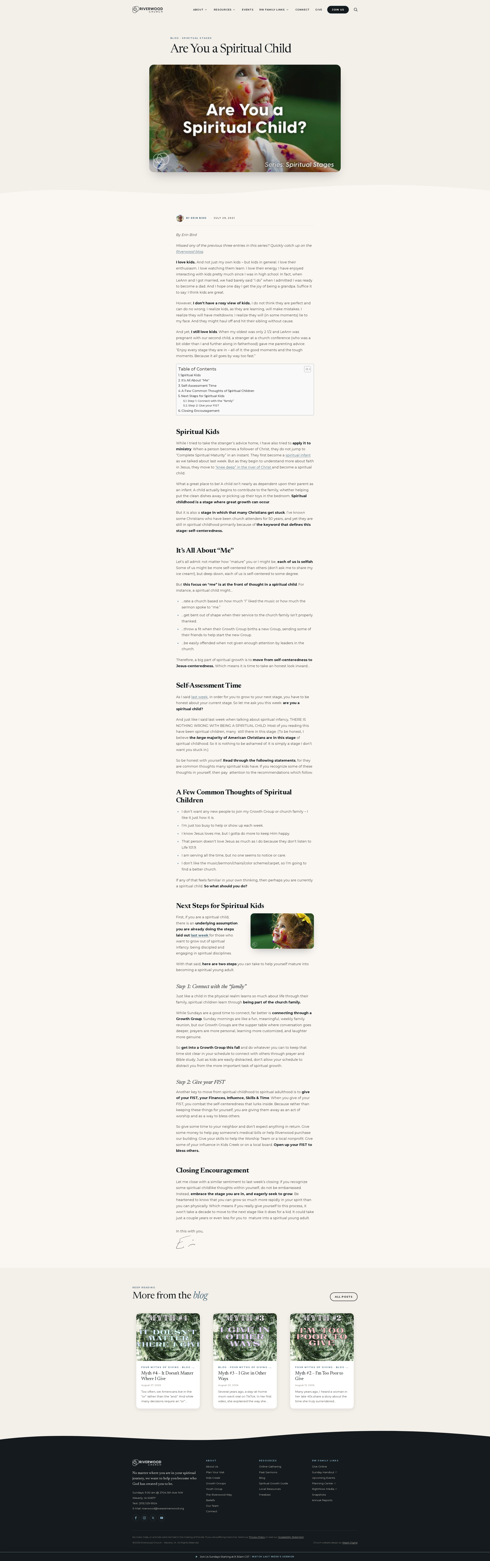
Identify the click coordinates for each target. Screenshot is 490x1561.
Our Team (212, 1505)
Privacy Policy (257, 1537)
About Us (212, 1466)
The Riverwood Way (219, 1494)
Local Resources (270, 1488)
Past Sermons (268, 1472)
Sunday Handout (325, 1472)
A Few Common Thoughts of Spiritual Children (217, 391)
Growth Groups (216, 1483)
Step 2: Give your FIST (203, 405)
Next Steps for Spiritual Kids (203, 396)
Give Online (319, 1466)
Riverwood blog (189, 252)
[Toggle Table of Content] (305, 369)
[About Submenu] (205, 10)
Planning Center (325, 1483)
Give (318, 9)
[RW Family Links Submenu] (287, 10)
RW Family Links (272, 9)
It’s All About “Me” (195, 380)
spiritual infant (298, 455)
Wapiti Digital (350, 1542)
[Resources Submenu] (234, 10)
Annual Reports (322, 1500)
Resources (223, 9)
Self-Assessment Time (198, 386)
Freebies (264, 1494)
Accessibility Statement (291, 1537)
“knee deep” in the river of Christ (243, 467)
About (198, 9)
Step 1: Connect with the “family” (211, 401)
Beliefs (210, 1500)
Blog (262, 1477)
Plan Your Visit (215, 1472)
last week (199, 697)
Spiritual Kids (190, 375)
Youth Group (214, 1488)
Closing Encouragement (200, 411)
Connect (302, 9)
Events (248, 9)
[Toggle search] (356, 9)
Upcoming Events (323, 1477)
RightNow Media (325, 1489)
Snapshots (319, 1494)
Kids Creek (213, 1477)
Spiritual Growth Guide (273, 1483)
